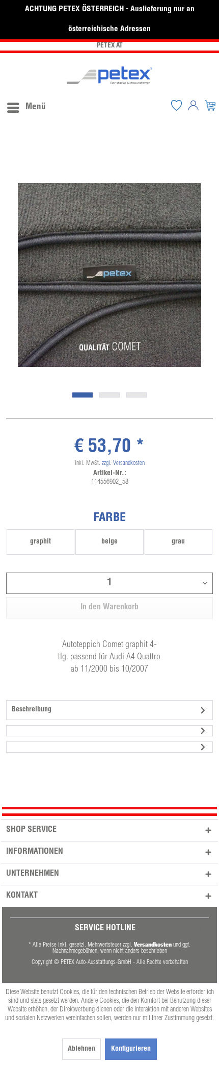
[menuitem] (26, 105)
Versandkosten (153, 944)
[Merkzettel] (176, 105)
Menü (35, 107)
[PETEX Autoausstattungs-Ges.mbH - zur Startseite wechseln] (109, 75)
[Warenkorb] (210, 105)
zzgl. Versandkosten (123, 463)
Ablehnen (81, 1049)
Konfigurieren (131, 1049)
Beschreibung (31, 709)
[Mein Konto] (193, 105)
